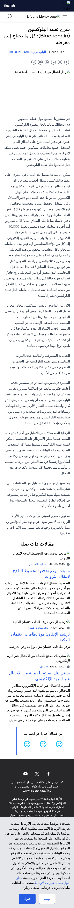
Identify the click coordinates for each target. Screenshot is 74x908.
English (9, 6)
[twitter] (60, 62)
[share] (33, 62)
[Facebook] (48, 773)
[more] (64, 16)
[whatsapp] (46, 62)
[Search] (9, 16)
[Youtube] (25, 773)
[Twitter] (37, 773)
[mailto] (40, 62)
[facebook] (66, 62)
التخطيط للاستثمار (38, 564)
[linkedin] (53, 62)
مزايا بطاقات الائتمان (38, 627)
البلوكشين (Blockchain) (27, 52)
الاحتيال (44, 666)
